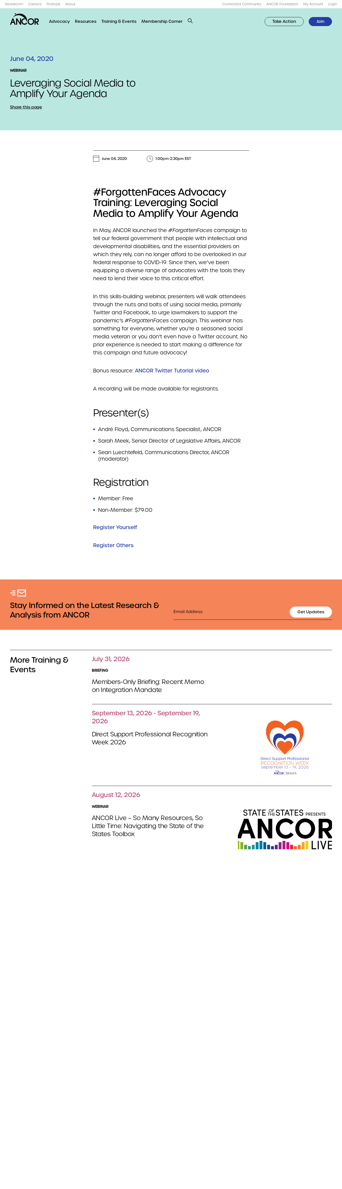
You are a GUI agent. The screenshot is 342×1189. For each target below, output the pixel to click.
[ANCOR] (24, 19)
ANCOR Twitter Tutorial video (172, 370)
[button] (190, 21)
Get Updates (310, 612)
